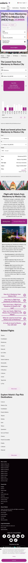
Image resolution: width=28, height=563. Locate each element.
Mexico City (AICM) (7, 37)
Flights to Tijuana (4, 471)
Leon (2, 422)
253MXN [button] (19, 19)
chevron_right (26, 86)
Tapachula (3, 380)
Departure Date (6, 41)
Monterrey (5, 32)
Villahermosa (4, 366)
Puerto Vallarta (4, 412)
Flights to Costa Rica (5, 467)
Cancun (3, 345)
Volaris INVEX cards (4, 494)
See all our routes (4, 480)
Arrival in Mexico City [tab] (19, 221)
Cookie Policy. (22, 553)
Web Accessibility (4, 519)
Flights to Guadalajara (5, 465)
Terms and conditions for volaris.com (8, 525)
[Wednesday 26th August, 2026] (14, 107)
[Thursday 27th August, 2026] (17, 108)
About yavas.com (4, 501)
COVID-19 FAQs (4, 499)
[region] (14, 555)
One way (5, 24)
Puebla (2, 443)
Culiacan (3, 373)
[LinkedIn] (18, 536)
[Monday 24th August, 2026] (10, 109)
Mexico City (4, 405)
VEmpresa (3, 495)
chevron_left (2, 86)
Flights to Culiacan (4, 478)
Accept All (14, 560)
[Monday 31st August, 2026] (26, 109)
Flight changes (3, 490)
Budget (2, 147)
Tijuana (3, 335)
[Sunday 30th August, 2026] (24, 109)
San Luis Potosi (5, 432)
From (4, 31)
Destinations (15, 8)
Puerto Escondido (5, 439)
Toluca (2, 426)
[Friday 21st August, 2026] (3, 106)
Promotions (23, 8)
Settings (14, 556)
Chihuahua (3, 369)
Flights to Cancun (4, 473)
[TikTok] (15, 540)
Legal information (4, 529)
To (3, 36)
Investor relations (4, 514)
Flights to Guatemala (5, 469)
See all (2, 503)
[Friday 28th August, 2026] (19, 107)
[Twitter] (9, 536)
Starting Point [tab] (6, 221)
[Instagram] (13, 536)
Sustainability (3, 516)
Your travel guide (9, 8)
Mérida (2, 356)
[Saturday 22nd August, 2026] (5, 109)
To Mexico (15, 55)
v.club (2, 492)
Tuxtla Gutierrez (5, 359)
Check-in (2, 488)
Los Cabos (3, 352)
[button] (13, 25)
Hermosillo (3, 363)
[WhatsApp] (22, 536)
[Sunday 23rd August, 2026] (8, 108)
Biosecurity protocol (5, 497)
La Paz (2, 383)
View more (14, 388)
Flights (8, 55)
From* (2, 135)
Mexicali (3, 349)
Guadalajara (4, 338)
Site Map (2, 518)
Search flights (14, 47)
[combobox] (14, 70)
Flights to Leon (3, 477)
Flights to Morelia (4, 475)
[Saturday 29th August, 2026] (21, 108)
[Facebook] (4, 536)
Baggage (2, 486)
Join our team (3, 512)
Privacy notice (3, 527)
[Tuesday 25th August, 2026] (12, 109)
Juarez (2, 376)
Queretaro (3, 429)
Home (2, 55)
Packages (3, 8)
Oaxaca (3, 436)
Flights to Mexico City (5, 464)
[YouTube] (11, 540)
